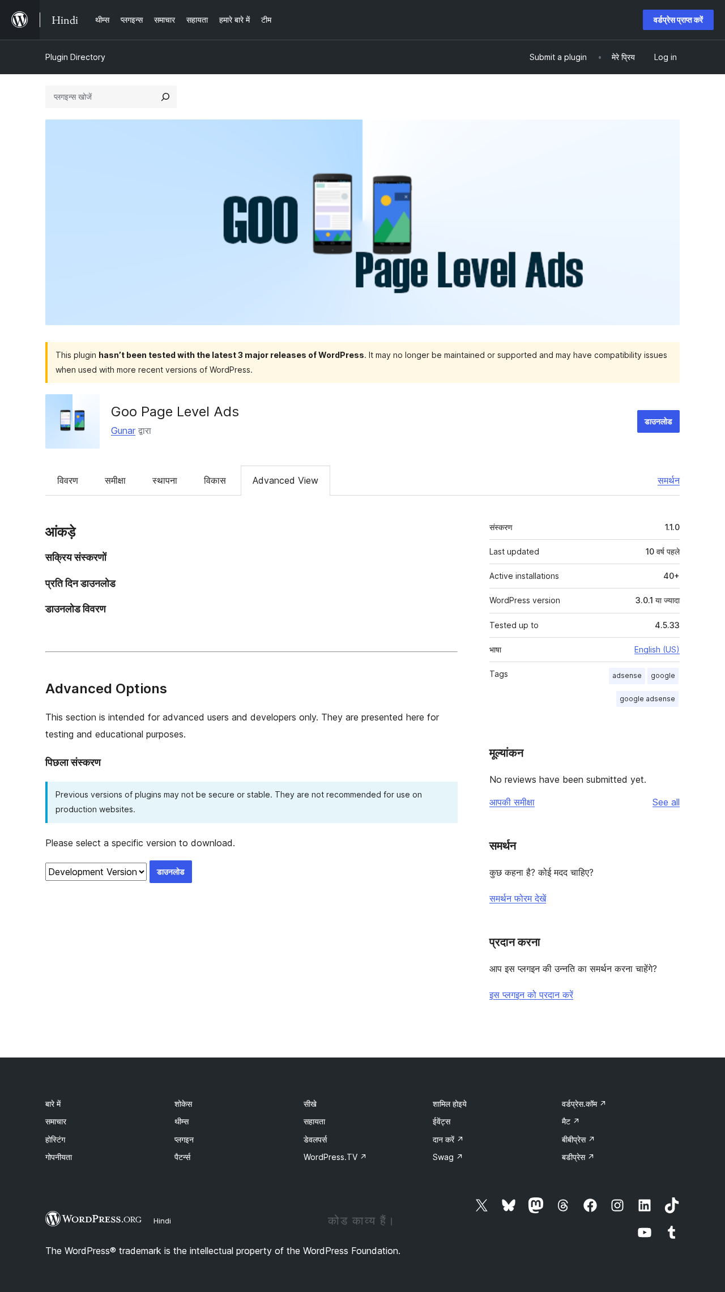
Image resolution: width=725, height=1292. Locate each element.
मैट (571, 1121)
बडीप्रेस (578, 1157)
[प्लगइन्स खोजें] (165, 97)
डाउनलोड (658, 421)
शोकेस (183, 1103)
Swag (448, 1157)
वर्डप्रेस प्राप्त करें (678, 19)
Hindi (162, 1220)
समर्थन (669, 480)
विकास (215, 480)
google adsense (647, 698)
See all (666, 802)
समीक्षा (115, 480)
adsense (627, 675)
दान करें (448, 1139)
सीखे (310, 1103)
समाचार (55, 1121)
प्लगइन (184, 1139)
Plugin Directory (75, 57)
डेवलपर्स (315, 1139)
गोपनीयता (58, 1157)
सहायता (314, 1121)
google (663, 675)
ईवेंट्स (441, 1121)
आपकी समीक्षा (512, 802)
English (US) (657, 649)
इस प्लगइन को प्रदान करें (531, 994)
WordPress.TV (335, 1157)
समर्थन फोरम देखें (517, 898)
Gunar (123, 430)
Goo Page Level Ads (175, 411)
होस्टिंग (55, 1139)
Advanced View (285, 480)
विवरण (67, 480)
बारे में (53, 1103)
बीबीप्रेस (578, 1139)
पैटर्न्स (182, 1157)
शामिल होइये (450, 1103)
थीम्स (181, 1121)
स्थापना (164, 480)
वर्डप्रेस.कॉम (584, 1103)
